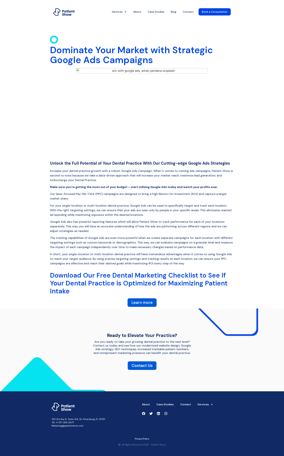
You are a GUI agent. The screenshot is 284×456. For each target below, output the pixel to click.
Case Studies (156, 11)
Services (117, 11)
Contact (188, 11)
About (137, 11)
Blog (173, 11)
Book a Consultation (214, 11)
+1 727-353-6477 (65, 422)
